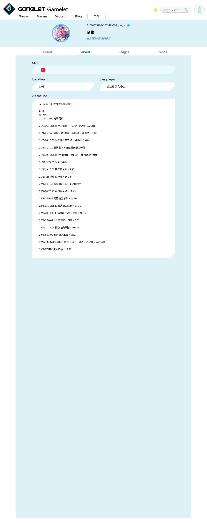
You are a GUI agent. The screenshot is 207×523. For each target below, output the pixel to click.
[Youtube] (43, 69)
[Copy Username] (128, 25)
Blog (78, 16)
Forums (42, 16)
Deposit (60, 16)
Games (24, 16)
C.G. (96, 16)
